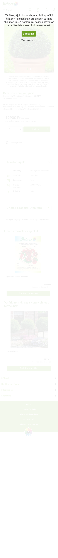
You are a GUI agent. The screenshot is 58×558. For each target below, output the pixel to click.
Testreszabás (29, 40)
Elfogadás (28, 33)
